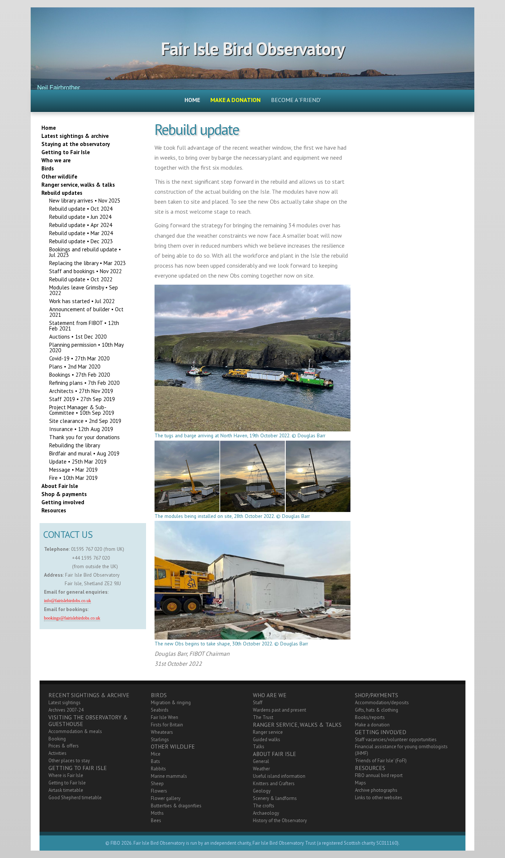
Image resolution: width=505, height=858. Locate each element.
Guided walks (266, 739)
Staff (257, 702)
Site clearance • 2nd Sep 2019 (85, 420)
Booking (57, 739)
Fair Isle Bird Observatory (253, 48)
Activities (57, 753)
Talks (258, 746)
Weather (261, 769)
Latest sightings (64, 702)
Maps (360, 783)
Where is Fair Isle (65, 775)
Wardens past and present (279, 710)
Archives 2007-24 (66, 710)
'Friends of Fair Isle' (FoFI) (381, 760)
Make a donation (372, 725)
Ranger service (268, 732)
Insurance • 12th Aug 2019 (81, 429)
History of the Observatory (280, 820)
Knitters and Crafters (274, 783)
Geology (262, 791)
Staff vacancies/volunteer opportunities (396, 739)
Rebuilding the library (74, 445)
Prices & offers (63, 746)
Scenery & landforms (275, 798)
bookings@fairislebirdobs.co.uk (72, 618)
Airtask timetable (65, 790)
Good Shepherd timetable (75, 797)
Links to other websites (378, 797)
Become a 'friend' (296, 100)
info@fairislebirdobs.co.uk (67, 600)
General (261, 761)
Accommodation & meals (75, 731)
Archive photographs (376, 790)
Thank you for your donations (84, 437)
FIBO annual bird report (379, 775)
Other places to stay (69, 760)
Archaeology (266, 813)
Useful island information (279, 776)
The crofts (263, 806)
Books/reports (370, 717)
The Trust (263, 717)
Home (192, 100)
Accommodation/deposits (382, 702)
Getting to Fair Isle (67, 783)
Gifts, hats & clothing (376, 710)
